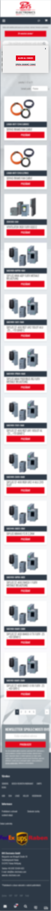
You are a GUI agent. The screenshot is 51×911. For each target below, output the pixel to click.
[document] (25, 60)
